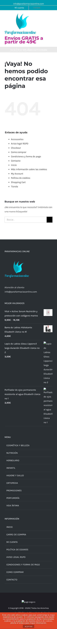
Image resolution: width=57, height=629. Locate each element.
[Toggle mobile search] (46, 16)
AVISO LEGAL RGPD (16, 557)
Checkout (16, 147)
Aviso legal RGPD (19, 143)
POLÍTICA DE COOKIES (17, 549)
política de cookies (44, 621)
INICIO (9, 527)
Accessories (17, 139)
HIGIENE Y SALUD (15, 475)
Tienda (14, 186)
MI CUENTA (12, 542)
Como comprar (18, 152)
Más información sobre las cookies (29, 169)
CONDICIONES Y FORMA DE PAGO (23, 564)
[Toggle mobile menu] (51, 16)
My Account (17, 173)
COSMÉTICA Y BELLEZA (17, 445)
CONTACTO (11, 579)
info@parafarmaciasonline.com (28, 3)
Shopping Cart (18, 182)
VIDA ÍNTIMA (12, 505)
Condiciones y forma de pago (26, 156)
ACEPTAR (28, 626)
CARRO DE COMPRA (16, 534)
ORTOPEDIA (12, 483)
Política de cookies (20, 178)
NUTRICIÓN (12, 453)
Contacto (15, 160)
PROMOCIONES (14, 490)
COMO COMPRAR (15, 572)
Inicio (14, 165)
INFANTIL (10, 468)
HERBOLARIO (12, 460)
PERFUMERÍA (12, 498)
